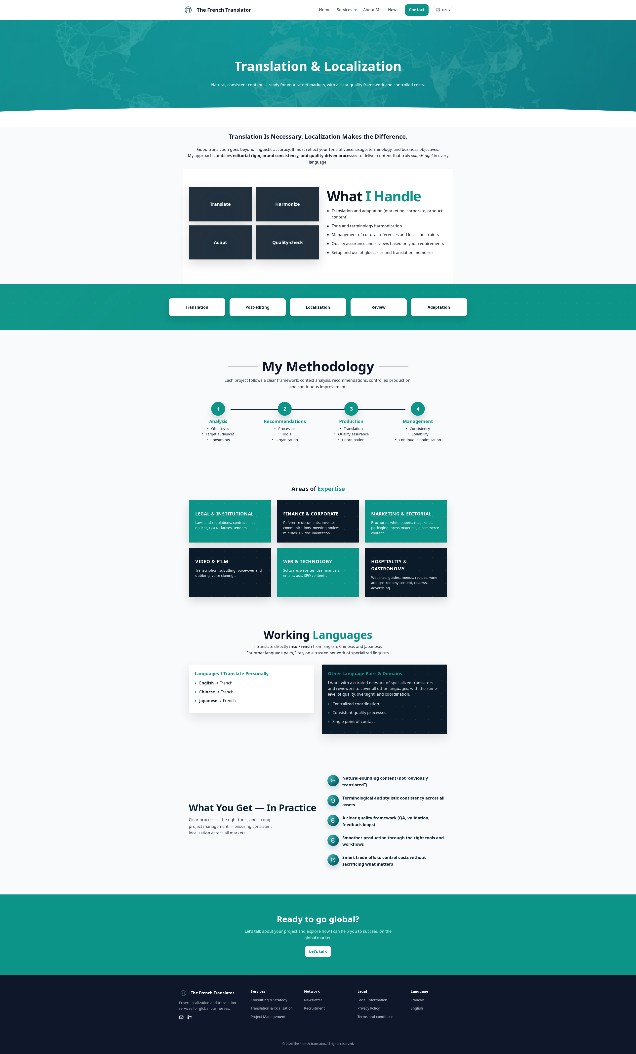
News (393, 9)
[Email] (181, 1017)
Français (418, 1000)
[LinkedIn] (189, 1017)
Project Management (268, 1016)
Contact (417, 9)
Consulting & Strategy (269, 1000)
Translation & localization (272, 1008)
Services (344, 9)
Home (324, 9)
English (417, 1008)
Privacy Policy (369, 1008)
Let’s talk (318, 951)
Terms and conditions (376, 1016)
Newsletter (313, 1000)
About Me (372, 9)
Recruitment (314, 1008)
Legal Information (372, 1000)
